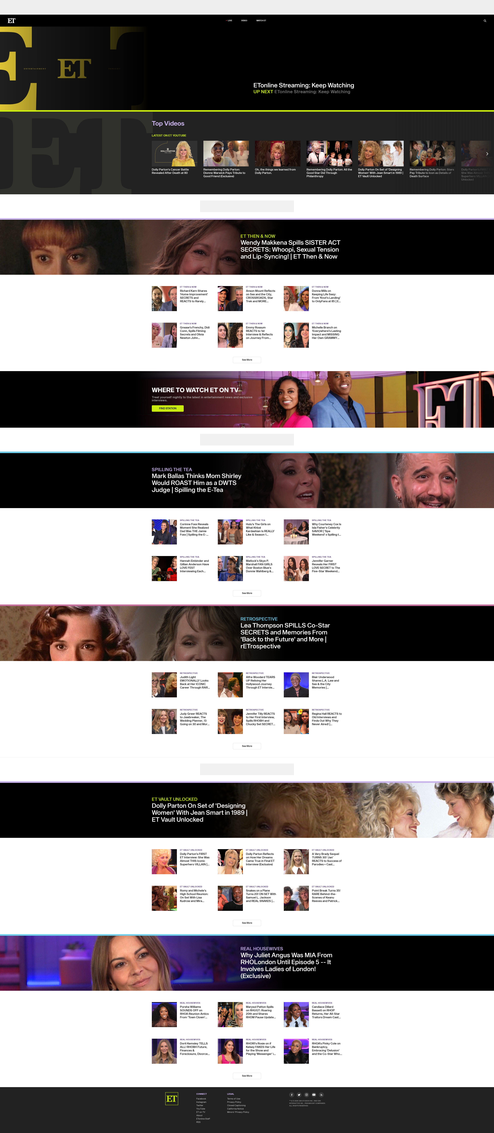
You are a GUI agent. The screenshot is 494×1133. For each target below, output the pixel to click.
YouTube (200, 1082)
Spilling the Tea (172, 443)
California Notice (235, 1082)
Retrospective (259, 593)
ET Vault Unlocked (175, 773)
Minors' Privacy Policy (238, 1086)
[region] (74, 53)
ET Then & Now (258, 210)
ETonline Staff (203, 1092)
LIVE (230, 5)
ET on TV (200, 1086)
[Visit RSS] (321, 1069)
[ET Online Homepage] (11, 6)
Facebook (201, 1072)
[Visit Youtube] (313, 1068)
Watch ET (261, 5)
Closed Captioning (236, 1079)
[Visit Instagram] (306, 1069)
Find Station (168, 382)
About (199, 1089)
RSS (198, 1096)
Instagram (201, 1075)
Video (244, 5)
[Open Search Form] (485, 6)
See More (247, 333)
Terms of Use (233, 1072)
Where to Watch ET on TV (195, 364)
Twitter (199, 1079)
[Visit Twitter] (299, 1069)
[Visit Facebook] (291, 1069)
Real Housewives (262, 922)
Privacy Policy (234, 1075)
